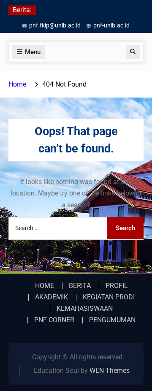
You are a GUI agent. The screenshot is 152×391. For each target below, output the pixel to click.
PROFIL (117, 285)
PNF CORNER (54, 320)
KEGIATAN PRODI (109, 297)
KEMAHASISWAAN (85, 308)
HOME (44, 285)
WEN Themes (110, 371)
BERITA (80, 285)
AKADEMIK (51, 297)
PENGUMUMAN (112, 320)
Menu (33, 52)
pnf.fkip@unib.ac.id (55, 25)
